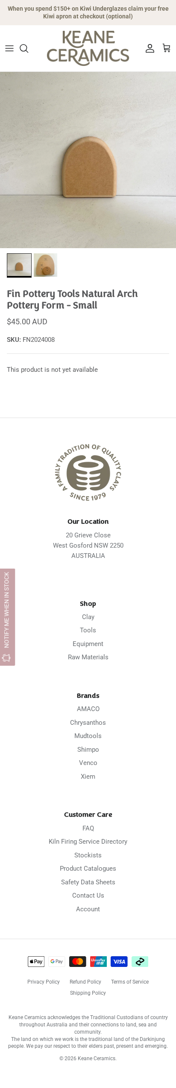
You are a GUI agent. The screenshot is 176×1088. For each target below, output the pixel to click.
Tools (88, 630)
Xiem (88, 776)
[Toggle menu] (9, 48)
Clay (88, 617)
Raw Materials (88, 657)
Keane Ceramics (96, 1058)
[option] (88, 160)
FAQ (88, 828)
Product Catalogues (88, 868)
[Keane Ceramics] (88, 48)
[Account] (147, 48)
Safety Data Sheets (88, 882)
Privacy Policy (43, 982)
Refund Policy (85, 982)
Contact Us (88, 895)
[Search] (28, 48)
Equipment (88, 644)
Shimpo (88, 749)
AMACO (88, 709)
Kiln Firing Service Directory (88, 841)
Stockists (88, 855)
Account (88, 909)
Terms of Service (130, 982)
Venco (88, 763)
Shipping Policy (88, 993)
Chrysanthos (88, 722)
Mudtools (88, 736)
